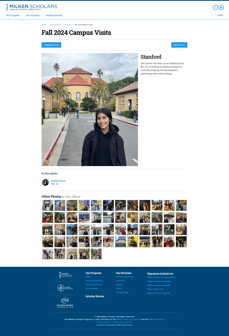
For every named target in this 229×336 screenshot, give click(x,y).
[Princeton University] (59, 229)
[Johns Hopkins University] (84, 217)
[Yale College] (144, 241)
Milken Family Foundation (159, 281)
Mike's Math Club (155, 289)
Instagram (215, 7)
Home (44, 25)
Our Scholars (33, 15)
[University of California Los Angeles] (169, 229)
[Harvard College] (144, 205)
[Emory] (59, 217)
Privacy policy (103, 322)
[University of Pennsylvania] (59, 241)
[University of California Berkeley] (157, 229)
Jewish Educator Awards (158, 293)
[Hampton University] (96, 217)
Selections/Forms (94, 284)
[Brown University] (120, 205)
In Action (120, 280)
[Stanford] (72, 229)
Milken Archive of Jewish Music (161, 277)
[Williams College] (181, 205)
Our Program (13, 15)
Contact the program (122, 322)
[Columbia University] (72, 205)
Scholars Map (122, 292)
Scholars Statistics (94, 280)
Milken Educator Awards (158, 285)
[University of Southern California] (96, 241)
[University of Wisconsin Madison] (120, 241)
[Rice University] (120, 217)
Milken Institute (156, 319)
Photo (52, 45)
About (88, 276)
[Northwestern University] (169, 217)
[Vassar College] (132, 241)
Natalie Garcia (58, 180)
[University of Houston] (108, 241)
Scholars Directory (124, 276)
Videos (119, 288)
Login (220, 14)
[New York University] (47, 229)
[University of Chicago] (181, 229)
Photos (68, 25)
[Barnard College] (47, 205)
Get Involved (92, 288)
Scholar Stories (54, 15)
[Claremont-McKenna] (47, 217)
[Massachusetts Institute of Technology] (132, 217)
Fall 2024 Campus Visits (76, 32)
